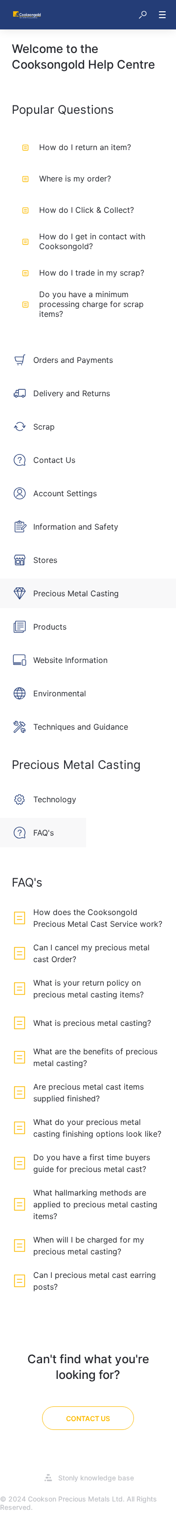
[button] (143, 15)
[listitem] (88, 360)
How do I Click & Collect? (86, 210)
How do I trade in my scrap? (91, 273)
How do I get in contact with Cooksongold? (92, 241)
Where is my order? (75, 178)
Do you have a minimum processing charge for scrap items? (91, 304)
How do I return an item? (85, 147)
